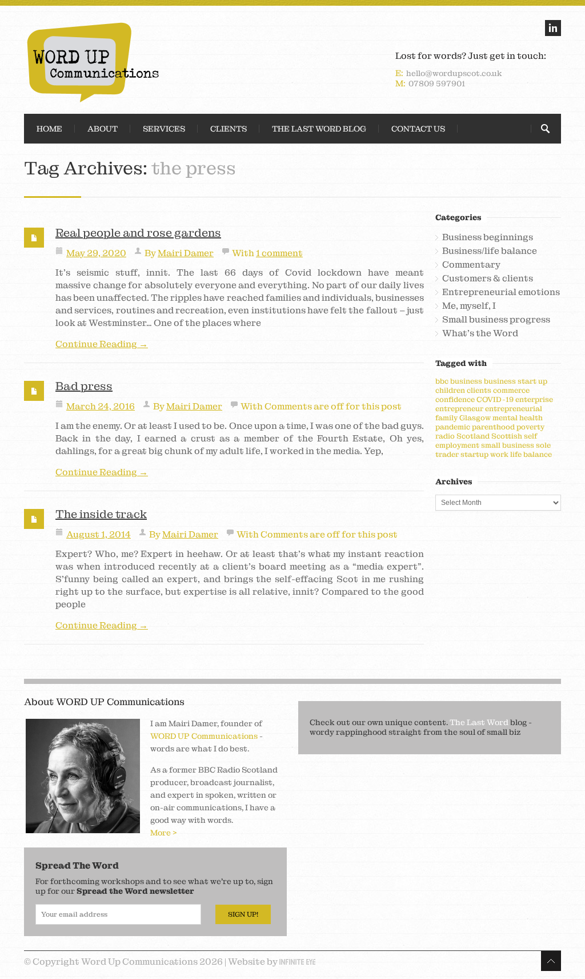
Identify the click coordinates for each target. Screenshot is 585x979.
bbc (441, 381)
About (102, 129)
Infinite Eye (297, 962)
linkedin (553, 28)
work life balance (521, 454)
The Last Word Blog (319, 129)
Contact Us (418, 129)
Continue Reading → (101, 344)
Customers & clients (487, 278)
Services (164, 129)
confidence (455, 399)
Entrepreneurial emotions (501, 292)
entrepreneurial (513, 408)
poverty (530, 427)
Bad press (84, 386)
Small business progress (496, 320)
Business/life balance (489, 251)
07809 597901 (436, 83)
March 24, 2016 (100, 406)
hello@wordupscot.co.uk (454, 73)
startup (474, 454)
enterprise (534, 399)
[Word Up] (155, 62)
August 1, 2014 (98, 534)
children (450, 390)
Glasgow (475, 418)
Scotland (473, 436)
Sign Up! (243, 914)
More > (163, 832)
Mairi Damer (186, 253)
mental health (517, 418)
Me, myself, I (469, 306)
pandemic (452, 427)
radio (445, 436)
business (466, 381)
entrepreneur (459, 408)
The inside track (101, 514)
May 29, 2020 (96, 253)
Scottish (506, 436)
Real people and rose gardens (138, 232)
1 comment (279, 253)
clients (479, 390)
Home (49, 129)
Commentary (471, 265)
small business (507, 445)
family (446, 418)
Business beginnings (487, 237)
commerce (511, 390)
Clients (228, 129)
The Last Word (479, 722)
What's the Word (480, 333)
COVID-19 (495, 399)
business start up (515, 381)
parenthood (493, 427)
